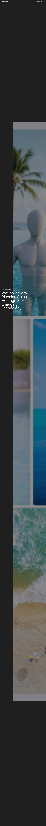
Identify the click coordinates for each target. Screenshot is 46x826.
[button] (43, 1)
